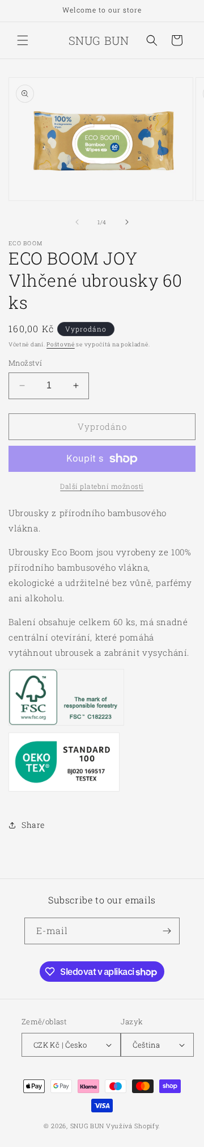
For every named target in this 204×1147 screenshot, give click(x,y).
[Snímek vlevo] (77, 222)
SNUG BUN (87, 1125)
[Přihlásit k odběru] (166, 931)
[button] (22, 40)
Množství (25, 363)
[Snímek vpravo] (126, 222)
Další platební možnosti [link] (102, 486)
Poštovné (60, 344)
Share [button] (33, 824)
